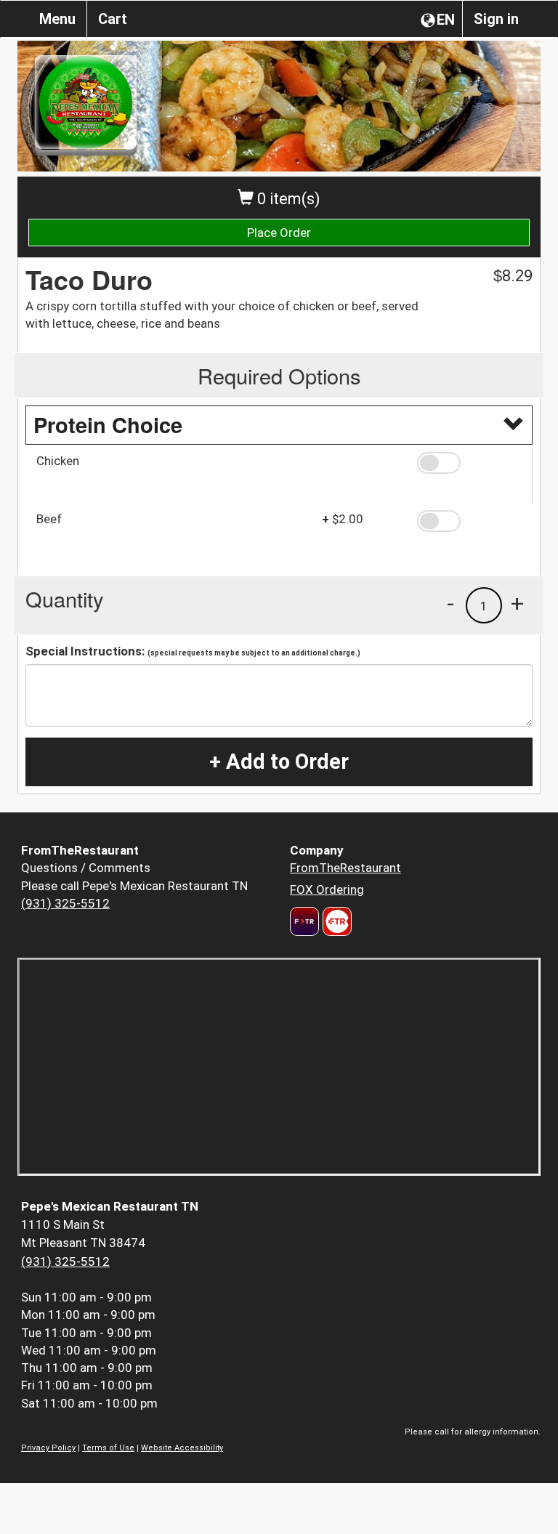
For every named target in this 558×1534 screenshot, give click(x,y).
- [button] (450, 603)
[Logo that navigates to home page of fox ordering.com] (335, 921)
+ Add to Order (279, 761)
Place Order (279, 232)
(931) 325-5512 (65, 903)
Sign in (496, 19)
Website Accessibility (182, 1448)
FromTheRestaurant (345, 867)
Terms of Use (108, 1448)
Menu (57, 19)
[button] (469, 463)
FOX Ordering (327, 889)
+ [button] (517, 603)
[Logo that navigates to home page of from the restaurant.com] (304, 921)
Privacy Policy (48, 1448)
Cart (112, 19)
